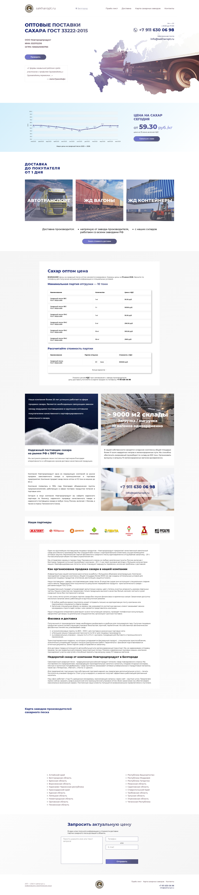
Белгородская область (60, 778)
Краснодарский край (59, 790)
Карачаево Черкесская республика (66, 787)
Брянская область (58, 781)
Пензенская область (59, 805)
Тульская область (136, 796)
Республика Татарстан (139, 781)
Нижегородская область (61, 799)
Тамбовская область (138, 793)
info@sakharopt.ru (162, 38)
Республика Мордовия (139, 778)
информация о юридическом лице (38, 886)
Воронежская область (60, 784)
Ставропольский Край (139, 790)
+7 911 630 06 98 (156, 29)
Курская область (57, 793)
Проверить (35, 57)
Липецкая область (58, 796)
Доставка (126, 8)
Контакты (169, 8)
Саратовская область (138, 787)
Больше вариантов (98, 370)
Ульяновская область (138, 799)
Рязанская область (137, 784)
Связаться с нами (146, 139)
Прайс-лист (112, 8)
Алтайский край (57, 775)
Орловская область (58, 802)
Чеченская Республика (139, 802)
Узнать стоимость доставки (99, 241)
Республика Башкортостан (141, 775)
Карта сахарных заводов (148, 8)
